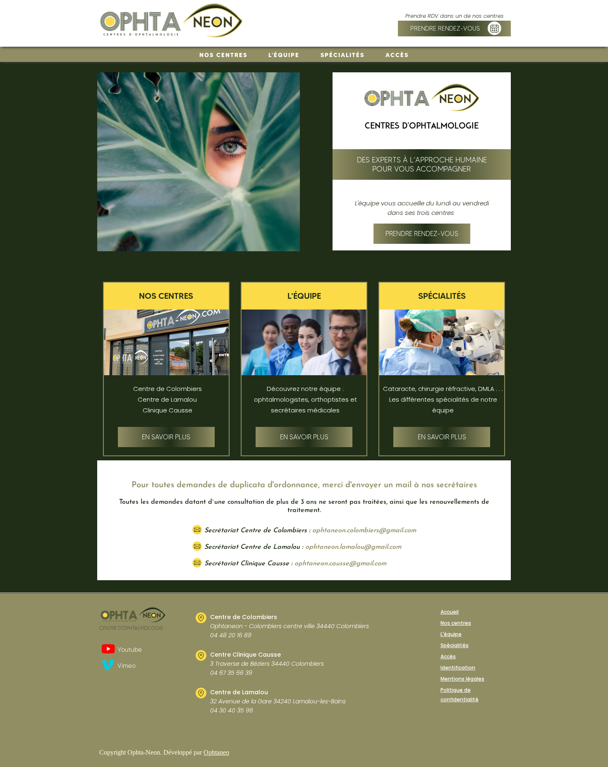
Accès (397, 55)
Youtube (129, 649)
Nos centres (223, 55)
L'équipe (283, 55)
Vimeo (126, 665)
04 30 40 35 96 (231, 710)
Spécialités (342, 55)
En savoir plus (166, 437)
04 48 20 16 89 (230, 635)
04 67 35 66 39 (231, 673)
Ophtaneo (216, 752)
